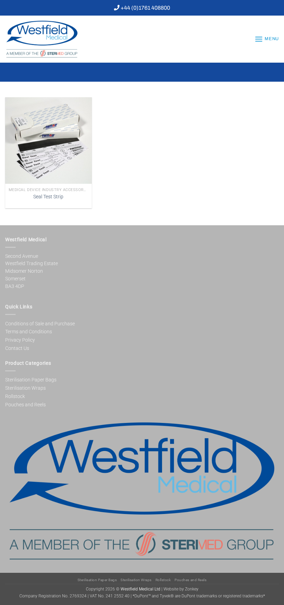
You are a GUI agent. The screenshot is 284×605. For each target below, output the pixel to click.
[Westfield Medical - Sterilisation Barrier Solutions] (57, 39)
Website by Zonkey (180, 589)
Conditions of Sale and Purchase (40, 323)
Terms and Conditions (28, 331)
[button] (267, 38)
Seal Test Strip (48, 197)
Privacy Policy (20, 340)
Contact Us (17, 348)
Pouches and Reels (25, 404)
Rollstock (15, 396)
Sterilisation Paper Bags (30, 379)
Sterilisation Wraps (25, 388)
